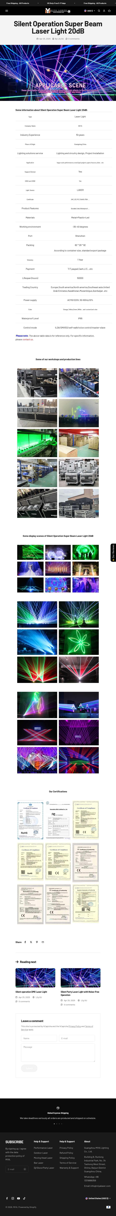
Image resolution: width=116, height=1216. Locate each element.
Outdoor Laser (41, 1152)
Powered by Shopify (27, 1207)
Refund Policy (66, 1152)
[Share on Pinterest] (37, 942)
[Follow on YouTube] (18, 1198)
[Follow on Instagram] (12, 1198)
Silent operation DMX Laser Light (31, 991)
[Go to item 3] (59, 1123)
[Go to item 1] (54, 1123)
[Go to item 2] (56, 1123)
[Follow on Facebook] (6, 1198)
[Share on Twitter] (31, 942)
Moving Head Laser (43, 1157)
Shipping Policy (67, 1157)
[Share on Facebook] (25, 942)
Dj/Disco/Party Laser (44, 1167)
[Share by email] (43, 942)
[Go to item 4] (61, 1123)
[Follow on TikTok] (24, 1198)
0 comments (74, 38)
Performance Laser (43, 1147)
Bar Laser (38, 1162)
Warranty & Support (69, 1167)
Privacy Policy (75, 1026)
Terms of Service (68, 1162)
